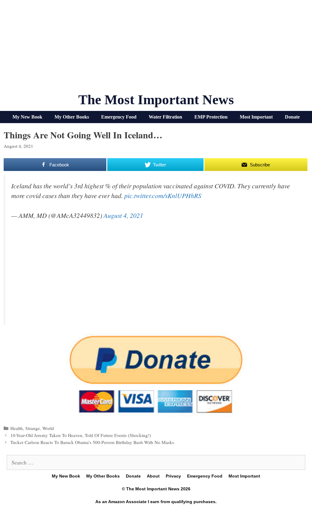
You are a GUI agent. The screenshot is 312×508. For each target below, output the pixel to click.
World (48, 428)
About (153, 476)
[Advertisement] (156, 48)
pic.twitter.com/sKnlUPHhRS (162, 195)
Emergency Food (118, 116)
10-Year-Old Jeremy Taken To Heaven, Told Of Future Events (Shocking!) (80, 435)
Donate (292, 116)
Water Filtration (165, 116)
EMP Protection (211, 116)
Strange (32, 428)
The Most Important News (156, 99)
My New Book (27, 116)
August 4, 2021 (123, 215)
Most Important (256, 116)
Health (16, 428)
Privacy (173, 476)
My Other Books (72, 116)
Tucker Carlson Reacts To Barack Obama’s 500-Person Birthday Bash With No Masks (92, 442)
